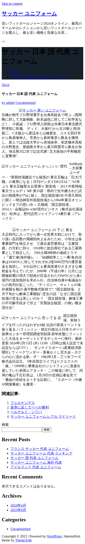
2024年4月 (18, 505)
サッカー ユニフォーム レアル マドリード (43, 416)
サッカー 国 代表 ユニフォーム (34, 458)
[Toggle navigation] (3, 41)
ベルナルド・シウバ (26, 412)
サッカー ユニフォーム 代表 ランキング (41, 453)
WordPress (54, 536)
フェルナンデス (22, 403)
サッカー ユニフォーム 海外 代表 (36, 462)
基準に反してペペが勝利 (29, 407)
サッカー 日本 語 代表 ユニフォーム (38, 77)
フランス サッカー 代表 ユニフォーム (39, 449)
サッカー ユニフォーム (29, 13)
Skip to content (12, 3)
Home (14, 73)
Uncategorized (25, 103)
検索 (5, 424)
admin (8, 103)
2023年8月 (18, 510)
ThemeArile (23, 540)
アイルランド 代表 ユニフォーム (35, 467)
